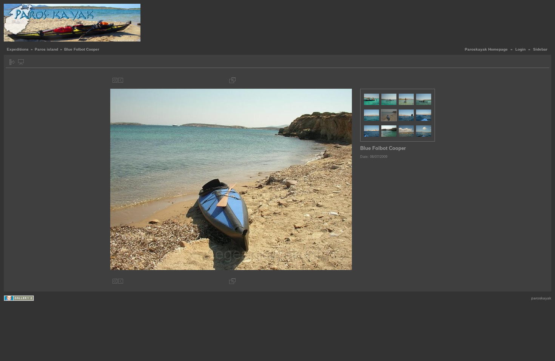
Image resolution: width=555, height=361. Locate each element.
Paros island (46, 49)
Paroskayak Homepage (486, 49)
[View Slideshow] (21, 62)
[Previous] (120, 80)
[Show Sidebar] (12, 62)
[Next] (344, 80)
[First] (115, 80)
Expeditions (18, 49)
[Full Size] (232, 80)
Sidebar (540, 49)
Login (520, 49)
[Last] (350, 80)
